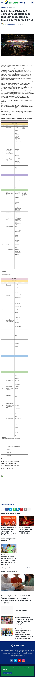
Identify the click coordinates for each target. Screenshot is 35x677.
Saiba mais (5, 669)
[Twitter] (10, 509)
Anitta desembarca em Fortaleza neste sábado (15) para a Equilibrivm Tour (25, 530)
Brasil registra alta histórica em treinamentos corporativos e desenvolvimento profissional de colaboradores (16, 599)
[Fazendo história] (7, 610)
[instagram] (23, 660)
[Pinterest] (21, 509)
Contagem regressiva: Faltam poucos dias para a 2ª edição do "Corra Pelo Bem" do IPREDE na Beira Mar (8, 559)
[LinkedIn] (18, 509)
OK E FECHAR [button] (7, 673)
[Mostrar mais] (28, 509)
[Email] (25, 509)
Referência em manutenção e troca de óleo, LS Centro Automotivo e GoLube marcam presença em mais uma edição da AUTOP (24, 633)
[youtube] (19, 660)
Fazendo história (21, 610)
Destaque (12, 7)
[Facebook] (7, 509)
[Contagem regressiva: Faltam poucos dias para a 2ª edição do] (8, 548)
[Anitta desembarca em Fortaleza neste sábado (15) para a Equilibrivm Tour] (26, 521)
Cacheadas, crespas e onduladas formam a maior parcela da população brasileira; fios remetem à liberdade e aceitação (24, 621)
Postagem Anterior (7, 567)
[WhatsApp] (14, 509)
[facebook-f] (11, 660)
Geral (12, 504)
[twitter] (15, 660)
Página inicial (4, 7)
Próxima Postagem (28, 567)
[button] (2, 2)
